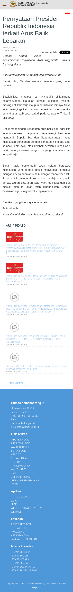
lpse (14, 504)
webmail (16, 511)
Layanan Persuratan (24, 539)
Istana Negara (20, 559)
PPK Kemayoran (20, 465)
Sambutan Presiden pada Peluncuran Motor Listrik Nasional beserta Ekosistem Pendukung (36, 367)
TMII (13, 473)
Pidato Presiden (21, 524)
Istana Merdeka (21, 552)
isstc (14, 484)
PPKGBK (15, 462)
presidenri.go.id (20, 443)
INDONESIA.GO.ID (20, 439)
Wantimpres (18, 469)
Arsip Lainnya (16, 382)
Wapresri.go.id (20, 447)
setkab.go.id (18, 450)
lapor (15, 500)
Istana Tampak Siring (24, 570)
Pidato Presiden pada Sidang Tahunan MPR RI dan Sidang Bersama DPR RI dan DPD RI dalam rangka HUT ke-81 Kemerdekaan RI (35, 339)
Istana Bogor (19, 555)
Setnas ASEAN (19, 458)
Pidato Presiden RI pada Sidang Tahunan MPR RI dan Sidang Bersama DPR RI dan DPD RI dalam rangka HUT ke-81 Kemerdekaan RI (36, 279)
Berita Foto (18, 528)
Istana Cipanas (20, 563)
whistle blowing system (26, 508)
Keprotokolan (20, 535)
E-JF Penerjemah (21, 476)
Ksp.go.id (16, 454)
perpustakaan (20, 497)
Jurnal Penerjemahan (25, 480)
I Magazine (17, 531)
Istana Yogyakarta (23, 566)
